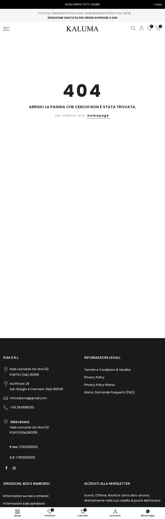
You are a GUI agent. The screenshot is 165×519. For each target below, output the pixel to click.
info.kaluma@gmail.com (28, 398)
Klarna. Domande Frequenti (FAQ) (109, 392)
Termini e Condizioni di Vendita (107, 370)
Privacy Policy (94, 377)
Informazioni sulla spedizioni (24, 503)
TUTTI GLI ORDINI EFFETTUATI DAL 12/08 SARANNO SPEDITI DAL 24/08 (84, 13)
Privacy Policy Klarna (99, 385)
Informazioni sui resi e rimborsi (26, 496)
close (8, 4)
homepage (98, 115)
